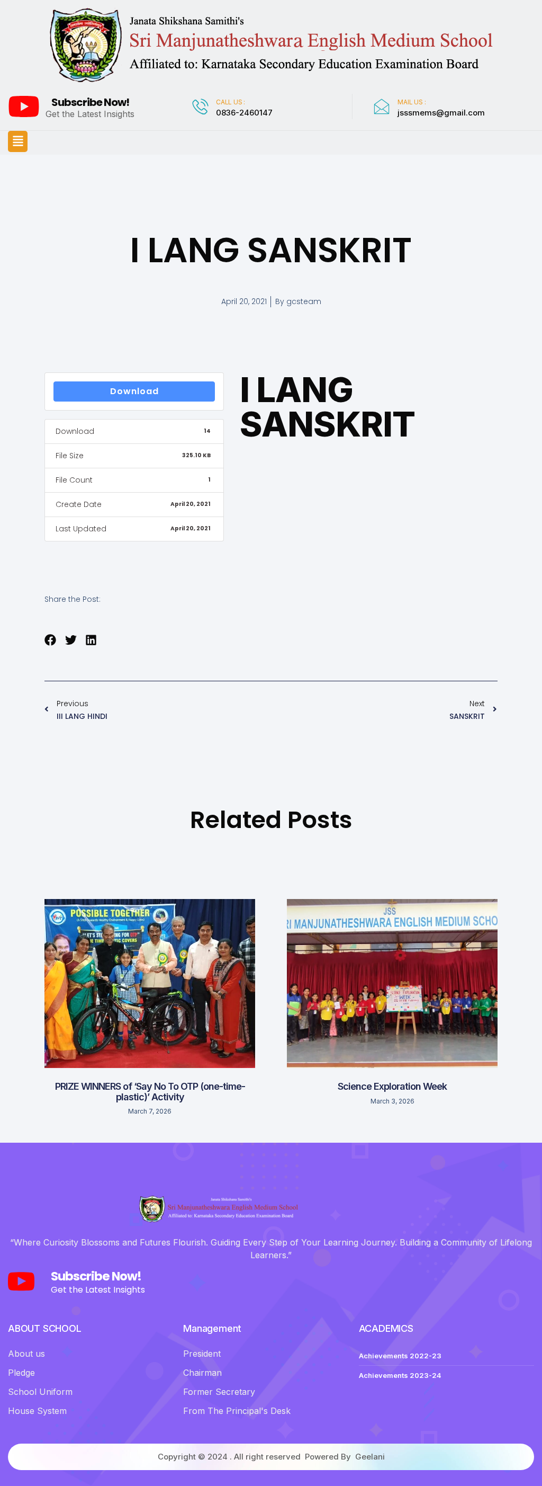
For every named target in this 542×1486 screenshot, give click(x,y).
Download (134, 391)
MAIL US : (412, 102)
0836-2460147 (244, 113)
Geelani (370, 1457)
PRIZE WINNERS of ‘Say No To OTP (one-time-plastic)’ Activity (150, 1091)
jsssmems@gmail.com (441, 113)
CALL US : (230, 102)
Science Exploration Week (392, 1086)
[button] (18, 141)
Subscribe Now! (90, 102)
